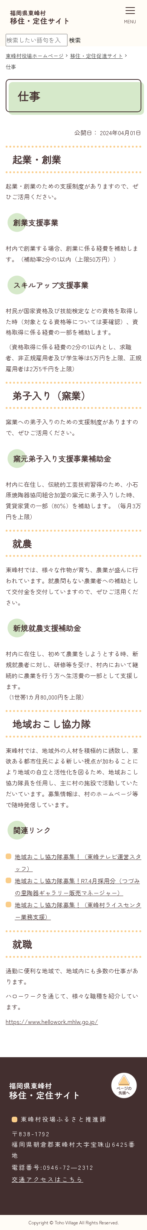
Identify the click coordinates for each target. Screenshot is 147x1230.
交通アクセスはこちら (47, 1179)
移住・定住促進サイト (96, 55)
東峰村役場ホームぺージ (35, 55)
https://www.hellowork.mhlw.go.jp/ (52, 1021)
